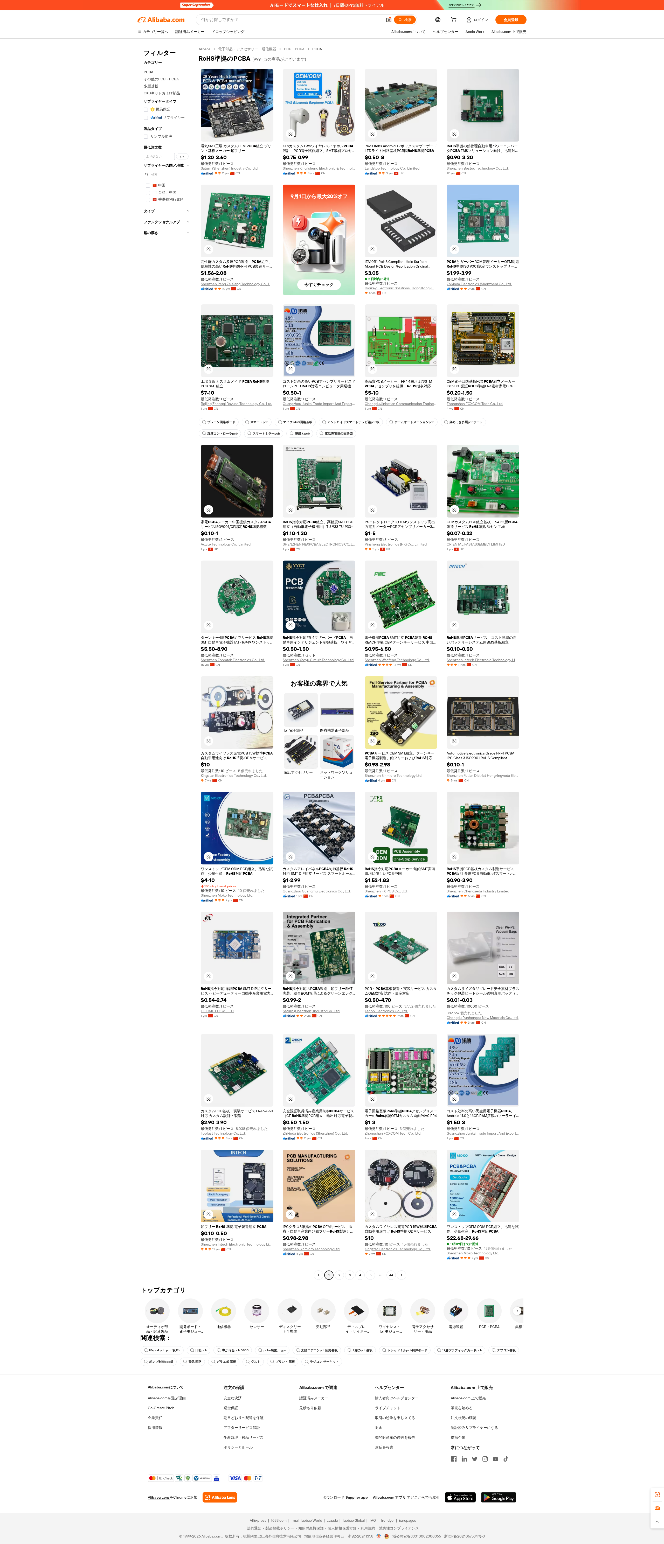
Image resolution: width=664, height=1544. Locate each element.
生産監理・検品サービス (244, 1437)
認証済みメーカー (313, 1398)
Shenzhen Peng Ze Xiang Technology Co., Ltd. (237, 284)
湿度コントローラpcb (222, 433)
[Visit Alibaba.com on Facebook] (454, 1459)
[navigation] (166, 663)
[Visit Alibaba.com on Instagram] (485, 1459)
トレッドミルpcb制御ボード (407, 1350)
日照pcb (201, 1350)
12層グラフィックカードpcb (462, 1350)
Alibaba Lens (159, 1497)
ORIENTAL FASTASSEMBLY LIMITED (476, 544)
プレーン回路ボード (221, 422)
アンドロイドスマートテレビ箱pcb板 (353, 422)
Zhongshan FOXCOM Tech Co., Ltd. (475, 404)
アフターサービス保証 (242, 1428)
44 (391, 1275)
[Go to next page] (401, 1275)
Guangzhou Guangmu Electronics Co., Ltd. (317, 891)
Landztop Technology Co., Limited (392, 168)
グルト (255, 1362)
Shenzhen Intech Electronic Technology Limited (483, 660)
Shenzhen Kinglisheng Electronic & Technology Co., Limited (319, 168)
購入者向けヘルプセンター (397, 1398)
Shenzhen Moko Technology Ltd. (227, 895)
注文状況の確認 (463, 1418)
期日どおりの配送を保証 (244, 1418)
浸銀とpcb (302, 433)
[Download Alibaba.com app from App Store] (460, 1497)
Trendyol (387, 1520)
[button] (389, 20)
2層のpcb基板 (362, 1350)
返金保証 (231, 1408)
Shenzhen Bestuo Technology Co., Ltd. (478, 168)
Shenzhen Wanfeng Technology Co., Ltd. (397, 660)
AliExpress (258, 1520)
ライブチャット (387, 1408)
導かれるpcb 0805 (235, 1350)
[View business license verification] (378, 1536)
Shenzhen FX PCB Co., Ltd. (386, 891)
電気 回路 (195, 1362)
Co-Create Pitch (161, 1408)
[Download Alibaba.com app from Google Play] (498, 1497)
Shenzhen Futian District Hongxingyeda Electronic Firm (483, 775)
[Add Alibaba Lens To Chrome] (220, 1497)
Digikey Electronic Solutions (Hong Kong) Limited (401, 288)
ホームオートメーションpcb (414, 422)
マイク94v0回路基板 (297, 422)
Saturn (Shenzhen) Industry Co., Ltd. (229, 168)
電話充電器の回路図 (339, 433)
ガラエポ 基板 (226, 1362)
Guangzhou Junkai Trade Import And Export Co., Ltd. (319, 404)
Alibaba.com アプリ (389, 1497)
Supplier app (356, 1497)
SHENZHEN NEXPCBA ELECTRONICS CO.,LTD (319, 544)
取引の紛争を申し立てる (395, 1418)
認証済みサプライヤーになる (474, 1428)
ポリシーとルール (238, 1447)
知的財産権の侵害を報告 (395, 1437)
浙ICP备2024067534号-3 (464, 1536)
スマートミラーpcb (266, 433)
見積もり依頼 (310, 1408)
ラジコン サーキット (324, 1362)
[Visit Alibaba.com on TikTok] (506, 1459)
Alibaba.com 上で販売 (468, 1398)
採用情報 (155, 1428)
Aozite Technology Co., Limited (226, 544)
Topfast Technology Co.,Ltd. (223, 1133)
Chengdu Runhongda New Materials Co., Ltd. (482, 1018)
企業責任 (155, 1418)
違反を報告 (384, 1447)
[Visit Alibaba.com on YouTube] (495, 1459)
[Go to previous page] (318, 1275)
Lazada (332, 1520)
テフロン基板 (506, 1350)
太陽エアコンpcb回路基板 (319, 1350)
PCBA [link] (317, 49)
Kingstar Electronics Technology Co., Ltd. (234, 775)
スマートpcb (259, 422)
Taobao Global (353, 1520)
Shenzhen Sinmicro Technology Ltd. (393, 775)
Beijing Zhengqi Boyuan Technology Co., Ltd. (236, 404)
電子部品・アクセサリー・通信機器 (247, 49)
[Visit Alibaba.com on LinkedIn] (464, 1459)
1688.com (279, 1520)
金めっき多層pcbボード (466, 422)
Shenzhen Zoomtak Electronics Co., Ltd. (233, 660)
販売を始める (462, 1408)
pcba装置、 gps (275, 1350)
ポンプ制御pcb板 (161, 1362)
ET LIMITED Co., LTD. (217, 1011)
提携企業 (458, 1437)
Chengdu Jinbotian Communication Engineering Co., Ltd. (401, 404)
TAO (372, 1520)
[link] (657, 1494)
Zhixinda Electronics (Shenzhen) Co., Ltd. (479, 284)
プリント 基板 (285, 1362)
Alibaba (204, 49)
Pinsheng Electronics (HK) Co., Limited (396, 544)
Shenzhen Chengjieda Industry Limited (478, 891)
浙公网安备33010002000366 (416, 1536)
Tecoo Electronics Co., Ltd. (386, 1011)
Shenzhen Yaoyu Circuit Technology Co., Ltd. (318, 660)
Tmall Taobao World (306, 1520)
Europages (407, 1520)
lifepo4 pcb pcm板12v (164, 1350)
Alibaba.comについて (166, 1387)
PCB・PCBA (294, 49)
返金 (378, 1428)
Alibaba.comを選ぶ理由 (167, 1398)
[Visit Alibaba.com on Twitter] (475, 1459)
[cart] (455, 20)
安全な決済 (233, 1398)
